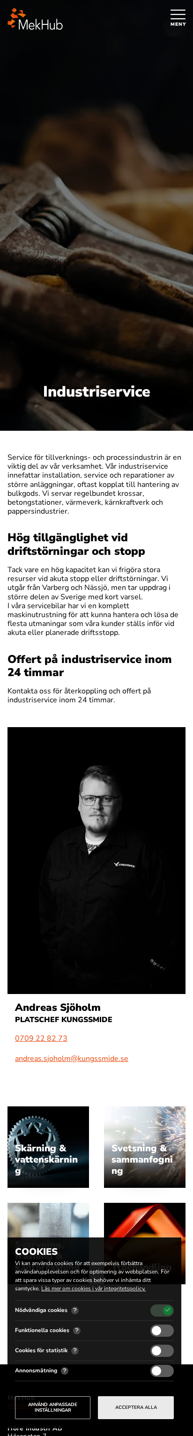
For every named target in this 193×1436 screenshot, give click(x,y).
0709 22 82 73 (41, 1038)
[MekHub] (35, 18)
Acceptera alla (136, 1407)
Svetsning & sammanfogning (142, 1159)
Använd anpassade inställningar (52, 1407)
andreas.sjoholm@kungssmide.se (71, 1058)
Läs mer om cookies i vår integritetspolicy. (93, 1288)
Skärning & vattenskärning (46, 1159)
